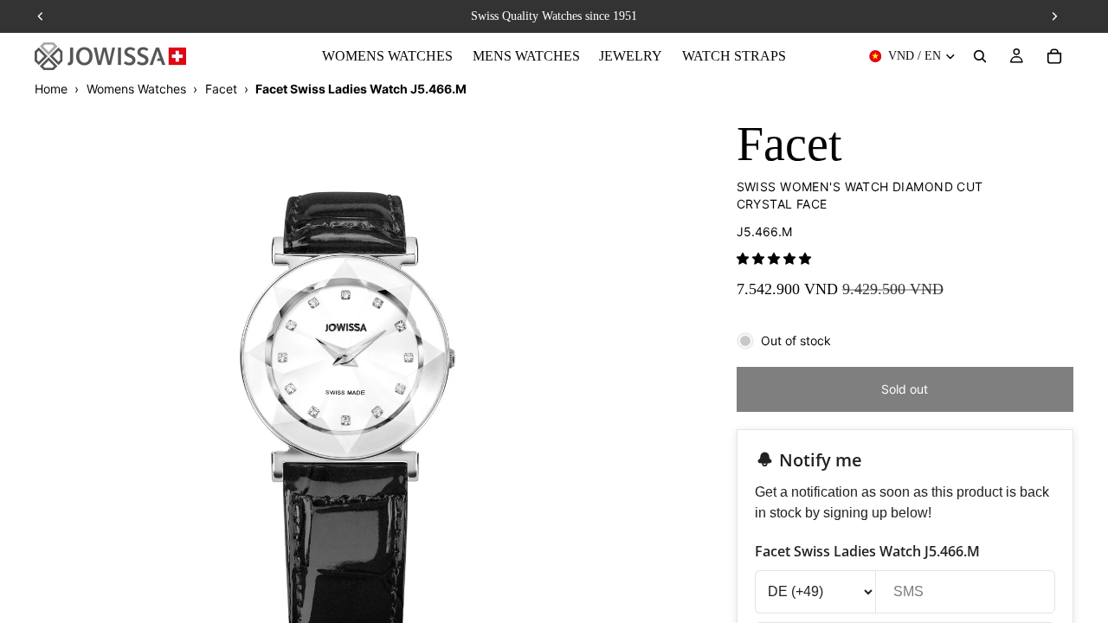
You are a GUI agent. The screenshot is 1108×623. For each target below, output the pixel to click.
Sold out (904, 389)
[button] (774, 258)
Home (51, 88)
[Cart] (1054, 56)
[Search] (980, 56)
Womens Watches (136, 88)
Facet (221, 88)
